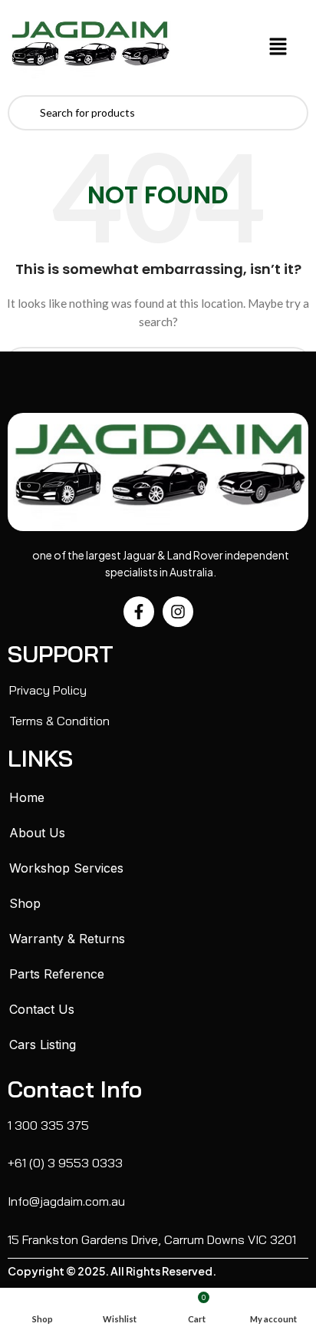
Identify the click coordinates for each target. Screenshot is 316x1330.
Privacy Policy (48, 690)
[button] (278, 47)
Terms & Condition (59, 720)
